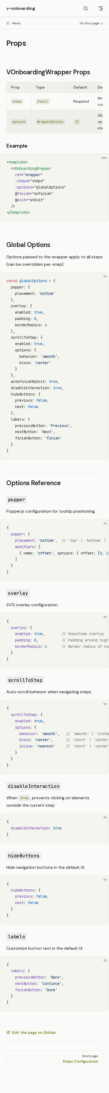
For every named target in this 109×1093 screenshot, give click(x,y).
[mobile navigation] (100, 8)
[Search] (85, 8)
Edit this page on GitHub (34, 1032)
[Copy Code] (100, 162)
